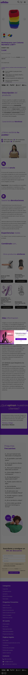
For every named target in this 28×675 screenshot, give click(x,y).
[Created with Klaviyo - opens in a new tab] (14, 344)
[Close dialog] (27, 330)
